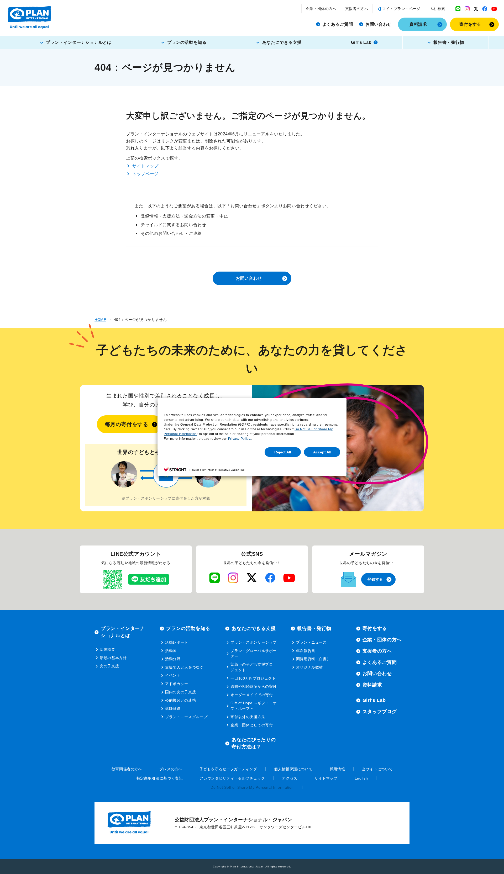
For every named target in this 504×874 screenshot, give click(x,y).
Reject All (282, 452)
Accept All (322, 452)
